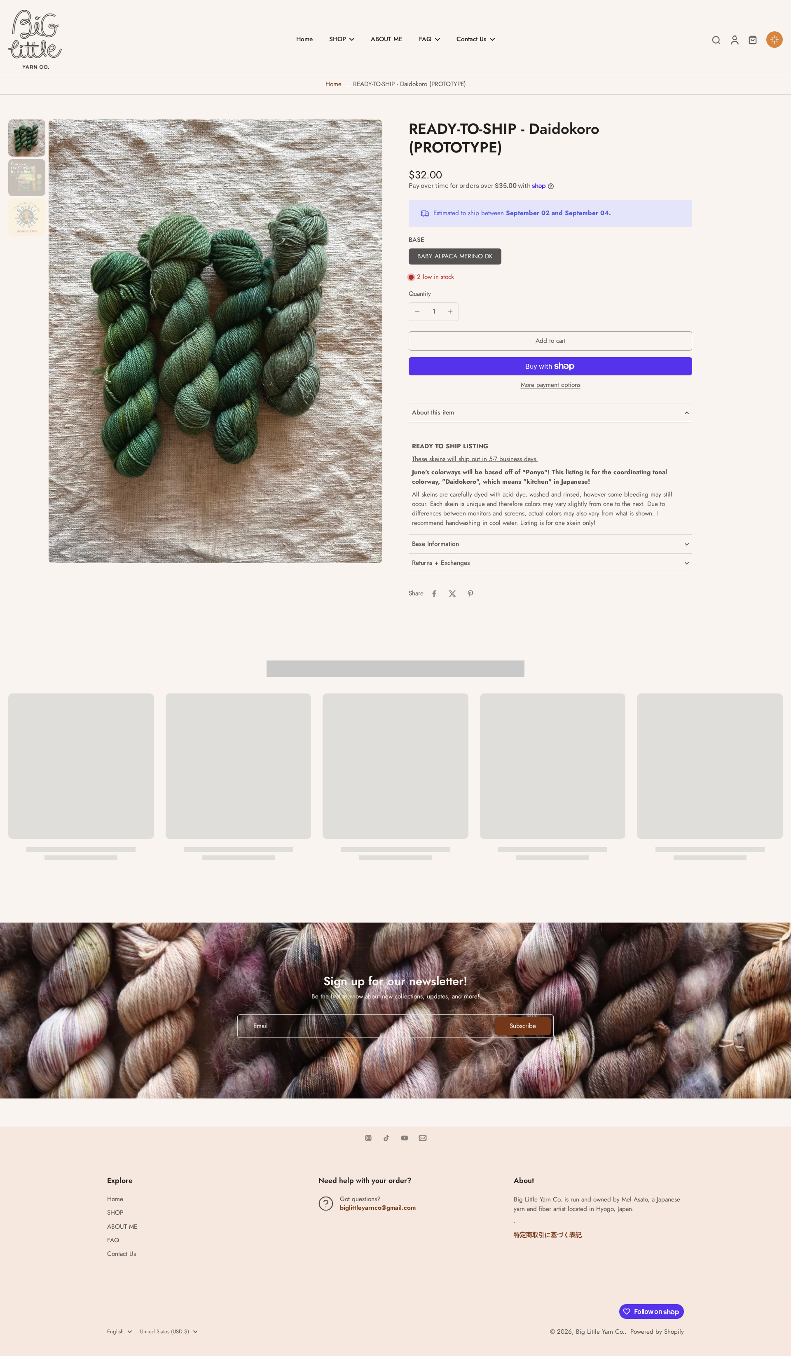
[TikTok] (386, 1138)
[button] (550, 341)
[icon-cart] (752, 39)
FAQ (113, 1240)
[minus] (417, 311)
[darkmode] (774, 39)
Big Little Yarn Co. (600, 1331)
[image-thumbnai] (26, 138)
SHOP (115, 1212)
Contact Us (121, 1254)
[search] (716, 39)
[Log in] (734, 39)
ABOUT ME (122, 1227)
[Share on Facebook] (434, 594)
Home (333, 84)
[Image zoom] (215, 341)
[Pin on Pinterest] (470, 594)
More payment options (550, 385)
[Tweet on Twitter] (452, 594)
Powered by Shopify (657, 1331)
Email (260, 1026)
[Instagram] (368, 1138)
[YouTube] (405, 1138)
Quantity (420, 293)
